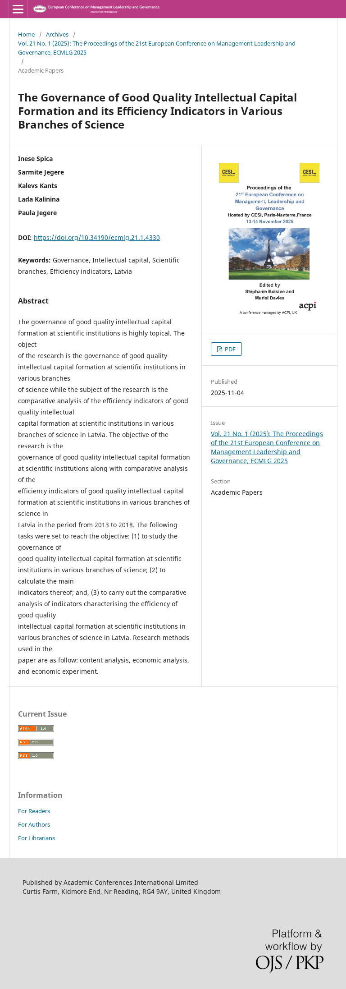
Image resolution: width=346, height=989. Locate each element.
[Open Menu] (18, 9)
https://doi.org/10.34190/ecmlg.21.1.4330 (97, 237)
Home (26, 34)
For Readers (34, 811)
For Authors (34, 824)
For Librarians (36, 838)
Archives (57, 34)
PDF (229, 349)
